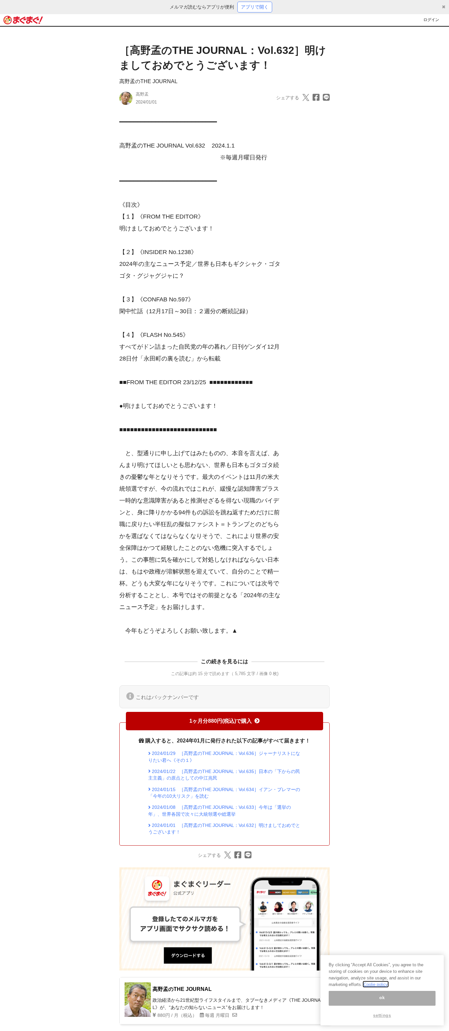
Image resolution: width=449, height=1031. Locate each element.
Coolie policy (376, 984)
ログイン (431, 19)
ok (382, 998)
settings (382, 1015)
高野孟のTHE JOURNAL (148, 81)
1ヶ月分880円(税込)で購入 (220, 721)
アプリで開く (255, 7)
